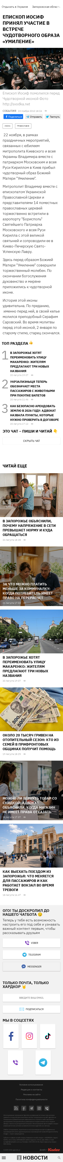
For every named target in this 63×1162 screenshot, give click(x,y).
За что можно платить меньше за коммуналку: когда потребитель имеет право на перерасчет (28, 591)
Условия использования (31, 1084)
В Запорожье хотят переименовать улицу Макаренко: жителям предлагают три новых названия (29, 362)
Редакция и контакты (31, 1089)
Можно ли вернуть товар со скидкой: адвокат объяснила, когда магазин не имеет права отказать (30, 805)
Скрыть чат (31, 441)
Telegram (34, 954)
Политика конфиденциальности (31, 1099)
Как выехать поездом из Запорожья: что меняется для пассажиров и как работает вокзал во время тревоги (28, 880)
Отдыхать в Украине (15, 6)
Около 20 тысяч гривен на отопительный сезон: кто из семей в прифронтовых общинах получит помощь (31, 742)
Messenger (34, 966)
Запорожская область (46, 6)
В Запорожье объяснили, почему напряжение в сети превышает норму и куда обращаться (29, 528)
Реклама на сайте (32, 1094)
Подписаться (35, 1009)
